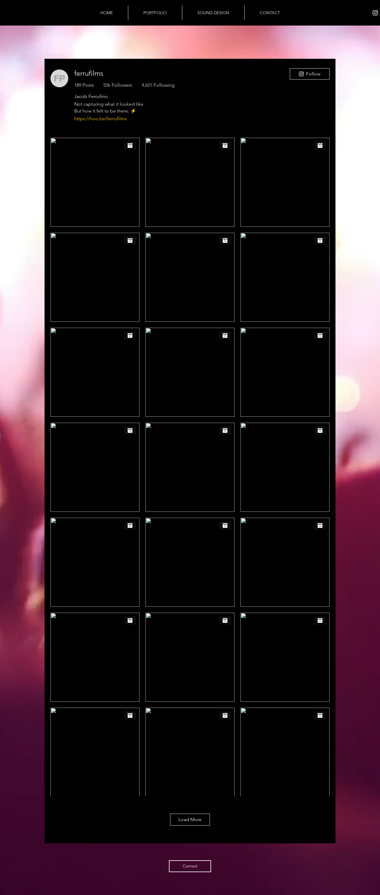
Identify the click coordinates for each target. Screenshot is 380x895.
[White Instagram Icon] (375, 12)
